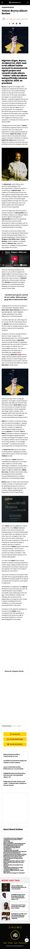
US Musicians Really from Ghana (14, 852)
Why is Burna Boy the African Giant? (13, 863)
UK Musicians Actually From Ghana (13, 865)
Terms (16, 943)
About (5, 943)
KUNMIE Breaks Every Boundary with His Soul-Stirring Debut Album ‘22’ (14, 775)
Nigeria (19, 726)
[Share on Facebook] (9, 23)
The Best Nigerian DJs (11, 869)
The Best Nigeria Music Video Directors (13, 871)
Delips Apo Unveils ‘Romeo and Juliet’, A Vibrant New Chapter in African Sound (14, 783)
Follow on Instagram (16, 739)
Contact (10, 943)
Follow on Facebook (16, 744)
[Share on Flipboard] (16, 23)
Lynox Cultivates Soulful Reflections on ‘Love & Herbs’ (13, 768)
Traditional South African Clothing (12, 840)
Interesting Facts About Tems (13, 861)
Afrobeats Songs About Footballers (11, 848)
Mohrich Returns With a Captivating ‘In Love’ (11, 755)
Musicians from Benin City (12, 857)
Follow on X (16, 734)
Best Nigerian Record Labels (13, 845)
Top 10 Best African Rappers (13, 838)
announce (18, 68)
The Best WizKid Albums (11, 846)
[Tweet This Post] (13, 23)
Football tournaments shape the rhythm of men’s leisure (15, 761)
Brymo (22, 60)
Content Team (12, 19)
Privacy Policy (23, 943)
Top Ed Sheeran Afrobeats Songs (14, 854)
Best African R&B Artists (11, 853)
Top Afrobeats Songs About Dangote (13, 859)
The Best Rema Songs (11, 850)
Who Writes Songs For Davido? (14, 873)
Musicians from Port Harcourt (13, 856)
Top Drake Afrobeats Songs (13, 868)
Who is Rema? (8, 842)
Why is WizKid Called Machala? (14, 844)
